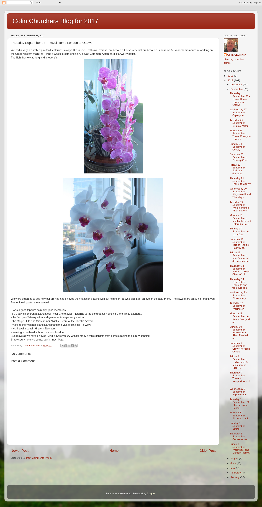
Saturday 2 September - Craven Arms (238, 436)
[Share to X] (69, 345)
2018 (231, 76)
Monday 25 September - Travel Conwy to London (240, 135)
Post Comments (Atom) (39, 458)
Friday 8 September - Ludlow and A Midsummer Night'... (238, 362)
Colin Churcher (236, 54)
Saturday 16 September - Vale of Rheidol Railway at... (239, 243)
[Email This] (62, 345)
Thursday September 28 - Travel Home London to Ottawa (240, 99)
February (236, 472)
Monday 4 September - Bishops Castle (239, 415)
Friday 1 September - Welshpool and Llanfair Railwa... (240, 448)
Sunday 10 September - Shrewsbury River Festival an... (239, 333)
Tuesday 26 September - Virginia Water (239, 123)
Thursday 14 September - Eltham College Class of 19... (240, 270)
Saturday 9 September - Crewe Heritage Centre (240, 347)
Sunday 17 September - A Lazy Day (239, 231)
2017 (231, 80)
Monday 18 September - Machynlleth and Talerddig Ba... (240, 219)
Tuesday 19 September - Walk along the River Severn (239, 206)
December (236, 84)
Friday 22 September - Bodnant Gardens (238, 169)
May (233, 468)
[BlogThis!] (65, 345)
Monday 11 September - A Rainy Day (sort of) (240, 318)
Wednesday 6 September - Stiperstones (238, 392)
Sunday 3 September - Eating (238, 426)
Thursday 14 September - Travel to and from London (238, 283)
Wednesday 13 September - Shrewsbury (238, 295)
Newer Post (20, 450)
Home (114, 450)
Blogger (151, 493)
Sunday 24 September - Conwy (238, 147)
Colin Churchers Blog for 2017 (55, 21)
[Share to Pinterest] (76, 345)
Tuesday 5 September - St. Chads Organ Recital (240, 403)
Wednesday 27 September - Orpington (238, 112)
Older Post (207, 450)
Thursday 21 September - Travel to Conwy (240, 181)
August (234, 458)
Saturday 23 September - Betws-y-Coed (239, 157)
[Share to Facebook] (72, 345)
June (233, 463)
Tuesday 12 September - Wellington (238, 306)
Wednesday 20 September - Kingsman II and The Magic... (240, 193)
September (237, 89)
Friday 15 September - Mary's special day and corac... (240, 257)
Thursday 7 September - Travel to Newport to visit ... (240, 378)
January (235, 477)
